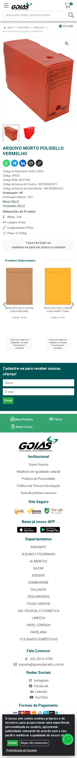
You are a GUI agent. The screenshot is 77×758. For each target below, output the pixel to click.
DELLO (15, 201)
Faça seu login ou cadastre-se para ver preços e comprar (39, 245)
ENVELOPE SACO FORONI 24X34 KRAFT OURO (58, 309)
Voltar (67, 26)
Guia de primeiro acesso (38, 493)
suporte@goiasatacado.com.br (41, 664)
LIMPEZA (38, 618)
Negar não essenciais (34, 742)
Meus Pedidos (24, 419)
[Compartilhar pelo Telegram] (14, 163)
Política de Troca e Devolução (38, 486)
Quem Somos (39, 464)
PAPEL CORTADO (39, 625)
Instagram (41, 680)
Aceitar (12, 742)
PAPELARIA (38, 632)
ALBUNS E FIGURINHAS (38, 554)
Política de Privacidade (38, 479)
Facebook (40, 686)
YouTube (41, 697)
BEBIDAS (38, 575)
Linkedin (41, 692)
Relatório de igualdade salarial (38, 472)
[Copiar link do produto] (39, 163)
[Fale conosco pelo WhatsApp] (67, 739)
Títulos (57, 419)
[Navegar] (4, 304)
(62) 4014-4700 (41, 659)
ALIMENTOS (38, 561)
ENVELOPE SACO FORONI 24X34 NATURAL (19, 309)
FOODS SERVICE (38, 604)
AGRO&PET (38, 547)
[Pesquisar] (71, 15)
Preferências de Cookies (21, 750)
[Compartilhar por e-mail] (31, 163)
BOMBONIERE (38, 582)
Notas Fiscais (24, 426)
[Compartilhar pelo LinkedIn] (22, 163)
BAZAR (38, 568)
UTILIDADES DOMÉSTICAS (39, 639)
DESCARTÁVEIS (39, 597)
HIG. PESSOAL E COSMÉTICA (38, 611)
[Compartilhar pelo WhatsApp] (6, 163)
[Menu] (6, 5)
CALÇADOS (38, 590)
